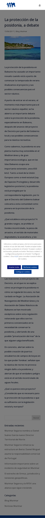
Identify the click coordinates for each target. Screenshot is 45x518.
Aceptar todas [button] (14, 267)
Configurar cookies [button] (23, 272)
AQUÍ (16, 256)
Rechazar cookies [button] (30, 267)
